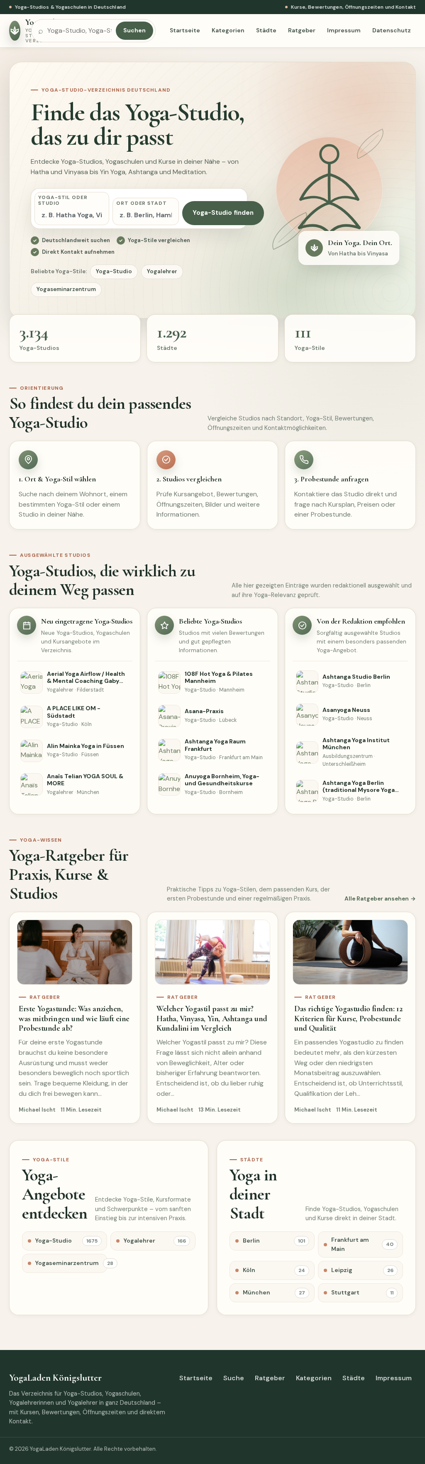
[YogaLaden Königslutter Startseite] (15, 30)
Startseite (185, 30)
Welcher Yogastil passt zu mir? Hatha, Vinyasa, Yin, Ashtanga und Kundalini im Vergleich (211, 1018)
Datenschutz (391, 30)
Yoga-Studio (114, 271)
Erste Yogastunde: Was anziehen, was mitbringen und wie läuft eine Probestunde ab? (74, 1018)
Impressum (344, 30)
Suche (233, 1378)
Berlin (274, 1240)
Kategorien (228, 30)
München (274, 1292)
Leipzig (362, 1270)
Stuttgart (362, 1292)
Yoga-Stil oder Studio (63, 200)
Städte (266, 30)
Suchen (134, 30)
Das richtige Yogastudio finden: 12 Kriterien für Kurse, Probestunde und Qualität (348, 1018)
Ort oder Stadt (141, 203)
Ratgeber (301, 30)
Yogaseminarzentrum (66, 289)
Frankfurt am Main (362, 1244)
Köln (274, 1270)
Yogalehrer (162, 271)
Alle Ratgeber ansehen (376, 898)
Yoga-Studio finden (223, 213)
